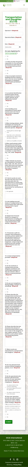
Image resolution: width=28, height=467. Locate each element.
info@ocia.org (14, 447)
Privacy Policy (17, 464)
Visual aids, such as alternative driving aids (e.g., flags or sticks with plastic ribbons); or (14, 136)
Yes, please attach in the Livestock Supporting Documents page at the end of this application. (14, 387)
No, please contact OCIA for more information (13, 393)
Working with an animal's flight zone (14, 131)
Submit (9, 422)
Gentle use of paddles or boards (14, 140)
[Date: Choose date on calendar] (20, 47)
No (7, 59)
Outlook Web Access (18, 451)
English (18, 1)
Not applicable (9, 191)
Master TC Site (8, 451)
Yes (7, 56)
